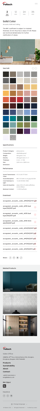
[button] (35, 53)
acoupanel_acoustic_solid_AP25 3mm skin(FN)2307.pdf (17, 222)
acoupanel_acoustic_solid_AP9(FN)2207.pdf (19, 239)
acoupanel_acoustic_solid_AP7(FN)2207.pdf (19, 244)
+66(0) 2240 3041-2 (9, 375)
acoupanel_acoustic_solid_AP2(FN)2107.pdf (19, 249)
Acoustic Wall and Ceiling (11, 24)
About (5, 368)
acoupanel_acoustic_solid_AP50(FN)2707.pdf (20, 201)
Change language (19, 404)
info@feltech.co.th (8, 377)
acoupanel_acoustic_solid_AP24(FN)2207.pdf (20, 228)
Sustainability (9, 366)
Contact (6, 372)
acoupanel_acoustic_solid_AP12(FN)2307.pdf (19, 233)
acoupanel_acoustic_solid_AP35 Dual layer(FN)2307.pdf (17, 207)
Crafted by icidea (32, 407)
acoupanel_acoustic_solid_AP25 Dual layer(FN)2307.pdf (17, 214)
